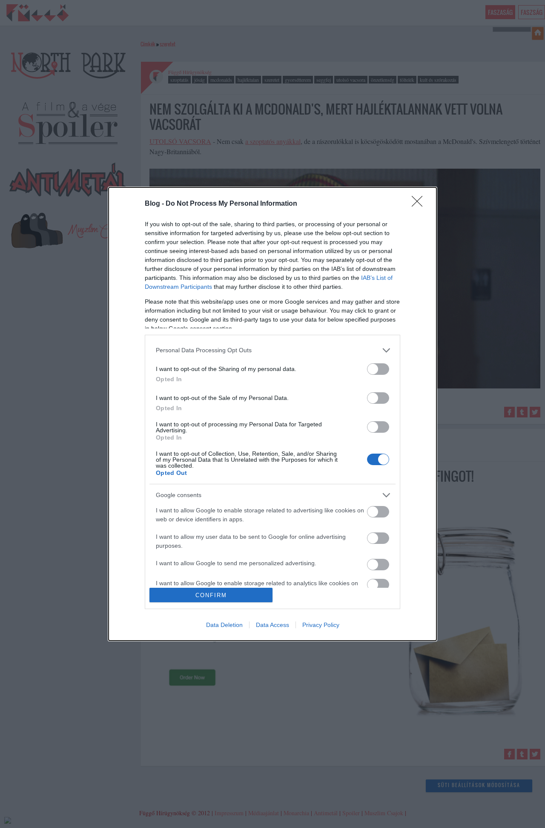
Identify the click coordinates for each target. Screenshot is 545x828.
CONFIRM (211, 595)
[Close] (420, 204)
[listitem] (272, 350)
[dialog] (272, 414)
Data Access (272, 624)
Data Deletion (224, 624)
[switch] (378, 369)
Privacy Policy (320, 624)
